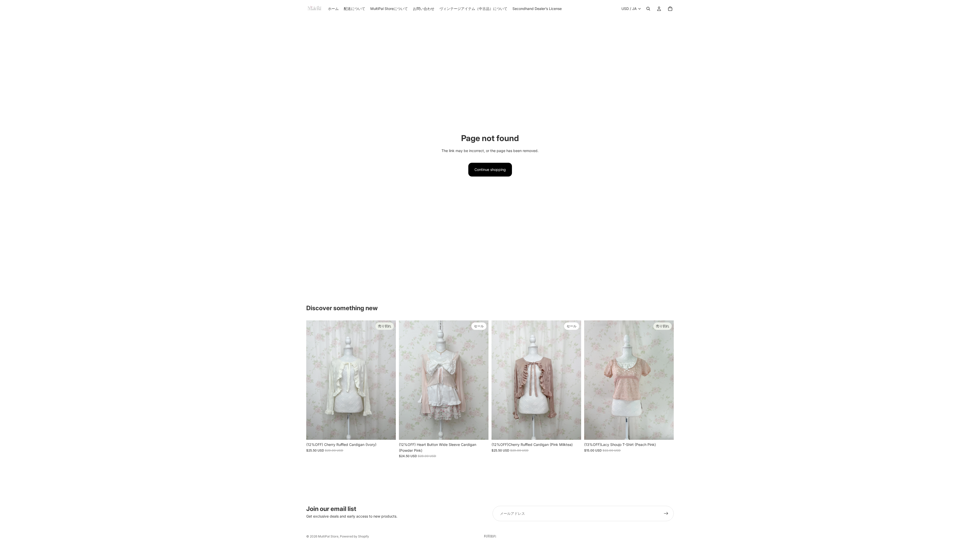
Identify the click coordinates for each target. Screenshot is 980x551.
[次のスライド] (388, 380)
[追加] (480, 432)
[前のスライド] (314, 380)
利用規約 (490, 536)
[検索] (648, 8)
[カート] (670, 8)
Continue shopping (490, 169)
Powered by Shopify (354, 536)
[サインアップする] (666, 513)
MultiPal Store (328, 536)
